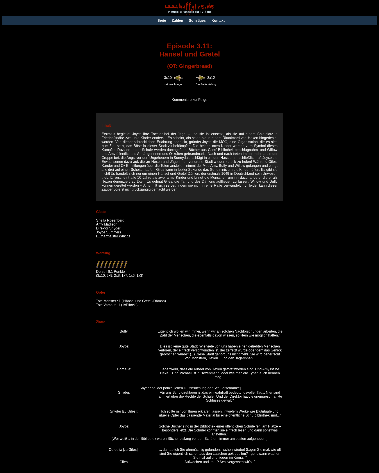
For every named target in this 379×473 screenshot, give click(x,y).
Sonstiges (197, 20)
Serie (161, 20)
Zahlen (177, 20)
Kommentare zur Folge (189, 100)
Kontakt (218, 20)
